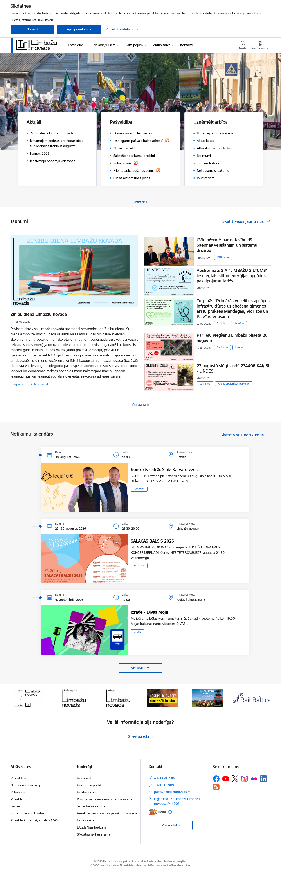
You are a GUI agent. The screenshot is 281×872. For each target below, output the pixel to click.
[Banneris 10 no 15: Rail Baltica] (207, 698)
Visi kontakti (171, 825)
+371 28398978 (166, 785)
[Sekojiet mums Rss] (216, 787)
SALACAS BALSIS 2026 (152, 541)
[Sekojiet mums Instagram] (244, 779)
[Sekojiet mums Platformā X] (235, 778)
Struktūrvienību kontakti (28, 813)
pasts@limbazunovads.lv (172, 792)
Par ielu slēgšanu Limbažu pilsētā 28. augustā (233, 338)
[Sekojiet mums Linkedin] (263, 778)
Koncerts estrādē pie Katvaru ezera (165, 469)
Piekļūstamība (87, 792)
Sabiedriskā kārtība (91, 806)
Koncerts (139, 489)
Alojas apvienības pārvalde (234, 383)
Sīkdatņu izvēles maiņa (93, 834)
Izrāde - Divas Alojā (149, 612)
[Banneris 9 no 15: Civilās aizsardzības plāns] (162, 698)
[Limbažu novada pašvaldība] (38, 45)
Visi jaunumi (140, 404)
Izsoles (15, 806)
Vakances (18, 792)
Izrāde (137, 631)
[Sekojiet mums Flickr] (254, 778)
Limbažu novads (39, 384)
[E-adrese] (157, 812)
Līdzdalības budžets (91, 827)
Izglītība (18, 384)
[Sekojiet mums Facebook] (216, 778)
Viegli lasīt (84, 778)
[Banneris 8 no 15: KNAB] (118, 698)
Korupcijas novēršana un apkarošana (104, 799)
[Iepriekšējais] (20, 698)
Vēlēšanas (223, 257)
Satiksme (222, 347)
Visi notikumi (140, 668)
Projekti (221, 323)
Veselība (239, 323)
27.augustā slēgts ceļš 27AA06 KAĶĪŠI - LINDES (233, 368)
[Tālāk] (260, 698)
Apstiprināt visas (79, 29)
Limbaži (240, 347)
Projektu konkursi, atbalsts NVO (34, 820)
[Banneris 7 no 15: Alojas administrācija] (74, 698)
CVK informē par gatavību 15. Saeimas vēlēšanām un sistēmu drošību (227, 245)
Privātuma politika (90, 785)
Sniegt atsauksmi (140, 736)
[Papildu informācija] (170, 812)
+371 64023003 (166, 778)
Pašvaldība (18, 778)
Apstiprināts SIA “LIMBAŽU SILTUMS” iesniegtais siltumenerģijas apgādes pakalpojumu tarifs (232, 276)
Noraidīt (32, 29)
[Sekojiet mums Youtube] (225, 778)
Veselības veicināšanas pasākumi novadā (107, 813)
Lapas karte (85, 820)
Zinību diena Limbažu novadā (39, 314)
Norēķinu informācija (26, 785)
